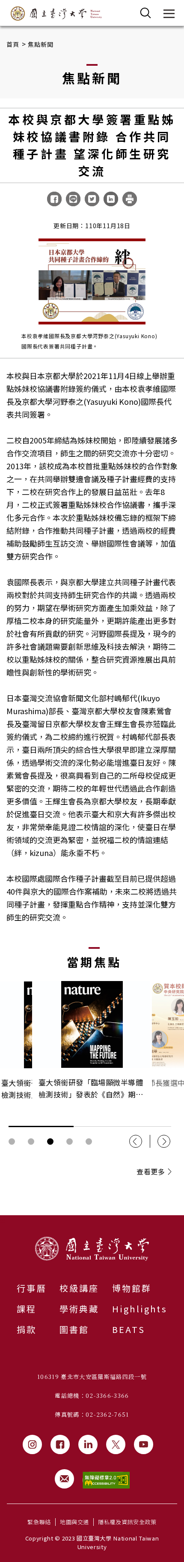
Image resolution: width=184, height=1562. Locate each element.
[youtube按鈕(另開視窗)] (143, 1444)
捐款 (26, 1329)
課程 (26, 1308)
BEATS (128, 1329)
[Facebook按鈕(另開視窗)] (60, 1444)
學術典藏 (79, 1308)
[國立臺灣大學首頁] (56, 13)
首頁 (13, 44)
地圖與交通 (74, 1522)
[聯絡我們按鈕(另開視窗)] (64, 1479)
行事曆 (32, 1288)
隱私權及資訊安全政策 (127, 1522)
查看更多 (151, 1171)
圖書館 (74, 1329)
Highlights (139, 1308)
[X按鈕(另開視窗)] (115, 1444)
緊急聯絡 (39, 1522)
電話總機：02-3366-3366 (92, 1395)
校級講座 (79, 1288)
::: (2, 1220)
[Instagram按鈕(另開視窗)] (32, 1444)
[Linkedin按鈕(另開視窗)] (88, 1444)
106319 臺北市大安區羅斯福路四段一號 (92, 1376)
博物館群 (132, 1288)
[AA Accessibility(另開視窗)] (106, 1480)
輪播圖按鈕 (12, 1141)
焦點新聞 (41, 44)
